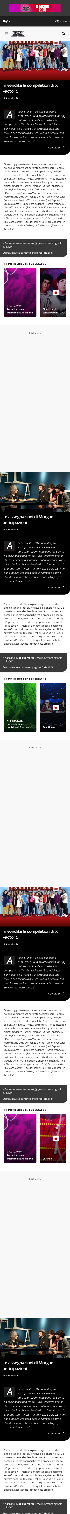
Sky (37, 243)
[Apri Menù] (6, 34)
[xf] (19, 33)
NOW (9, 246)
